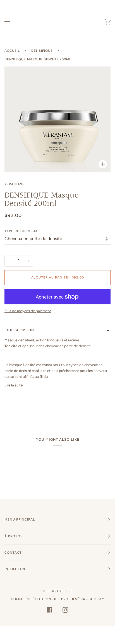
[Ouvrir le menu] (12, 21)
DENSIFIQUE (42, 51)
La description (19, 330)
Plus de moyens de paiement (27, 311)
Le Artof (55, 591)
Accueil (12, 51)
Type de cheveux (20, 231)
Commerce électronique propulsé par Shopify (57, 599)
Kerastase (14, 184)
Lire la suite (13, 385)
